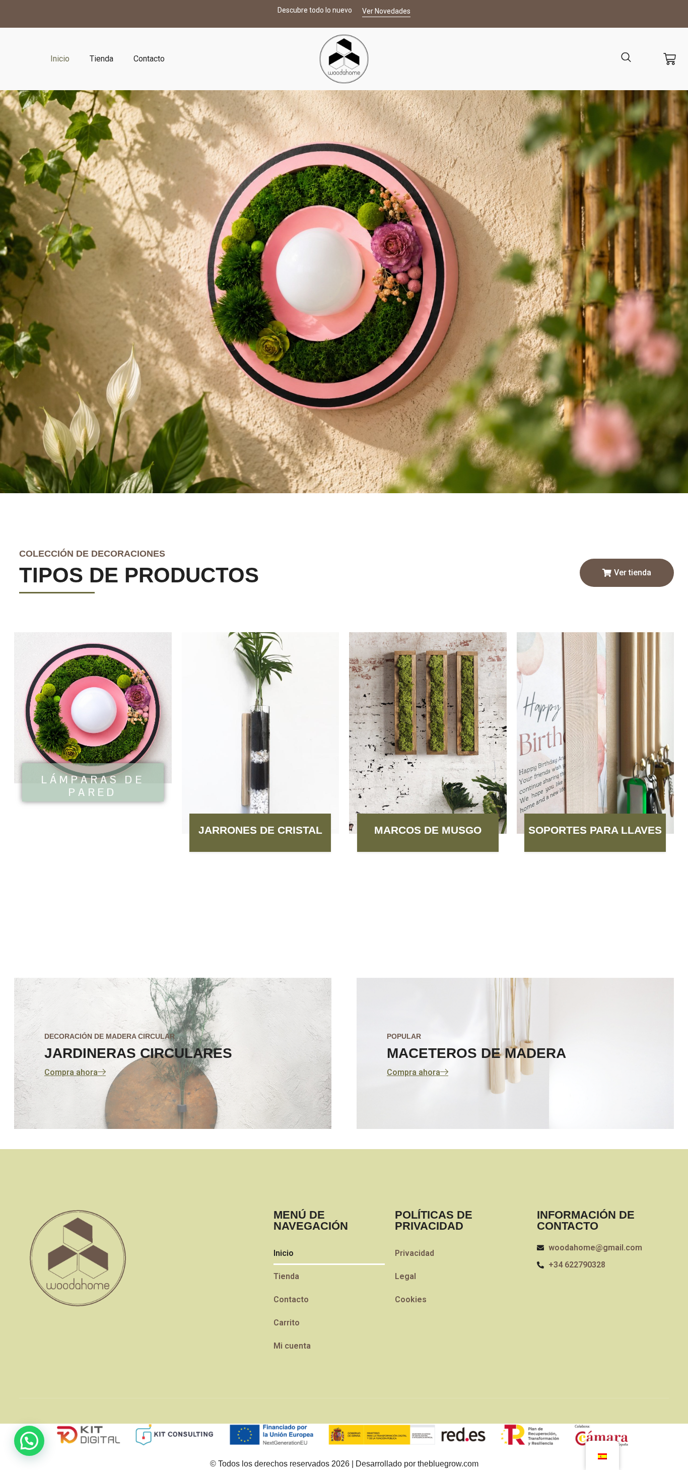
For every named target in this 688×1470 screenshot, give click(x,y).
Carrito (286, 1322)
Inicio (60, 58)
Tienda (101, 58)
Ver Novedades (386, 11)
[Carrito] (669, 59)
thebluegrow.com (448, 1463)
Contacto (149, 58)
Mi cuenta (292, 1346)
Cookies (411, 1299)
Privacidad (414, 1253)
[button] (29, 1441)
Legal (405, 1276)
